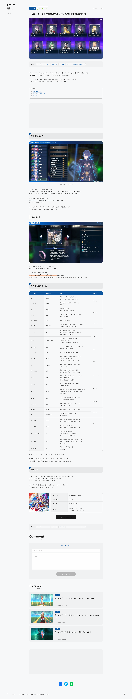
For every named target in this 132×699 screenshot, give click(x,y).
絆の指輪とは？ (37, 91)
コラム (33, 8)
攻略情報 (54, 64)
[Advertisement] (66, 115)
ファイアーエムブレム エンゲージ (75, 64)
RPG (38, 64)
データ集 (62, 64)
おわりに (35, 96)
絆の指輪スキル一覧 (39, 94)
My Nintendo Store (66, 517)
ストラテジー (45, 64)
